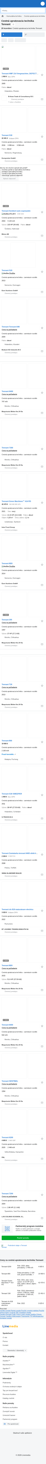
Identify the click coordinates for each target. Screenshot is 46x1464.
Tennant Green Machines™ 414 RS (16, 501)
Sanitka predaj (5, 1311)
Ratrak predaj (16, 1311)
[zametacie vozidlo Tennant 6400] (23, 376)
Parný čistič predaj (23, 1314)
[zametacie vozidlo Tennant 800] (23, 725)
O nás (5, 1337)
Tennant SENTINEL (10, 1081)
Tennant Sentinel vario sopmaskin (16, 211)
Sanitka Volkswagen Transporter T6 (19, 1316)
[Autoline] (2, 16)
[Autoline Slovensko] (14, 3)
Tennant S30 (7, 135)
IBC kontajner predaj (23, 1312)
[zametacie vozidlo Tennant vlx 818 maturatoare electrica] (23, 894)
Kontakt (5, 1345)
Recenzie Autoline (9, 1394)
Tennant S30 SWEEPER (12, 794)
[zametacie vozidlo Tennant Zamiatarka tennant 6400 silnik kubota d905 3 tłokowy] (23, 838)
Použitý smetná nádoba (30, 1311)
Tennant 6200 (7, 1137)
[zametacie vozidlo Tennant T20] (23, 669)
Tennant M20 (7, 563)
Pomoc (5, 1341)
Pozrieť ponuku (23, 1238)
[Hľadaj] (43, 10)
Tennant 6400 (7, 391)
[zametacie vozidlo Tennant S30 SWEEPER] (23, 778)
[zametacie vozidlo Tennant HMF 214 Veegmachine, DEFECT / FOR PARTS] (23, 58)
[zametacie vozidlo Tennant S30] (23, 120)
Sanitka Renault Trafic (8, 1314)
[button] (42, 3)
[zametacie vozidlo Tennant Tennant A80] (23, 311)
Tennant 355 (7, 620)
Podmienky (7, 1383)
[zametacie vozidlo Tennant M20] (23, 548)
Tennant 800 (7, 741)
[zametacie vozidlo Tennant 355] (23, 604)
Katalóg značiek (8, 1398)
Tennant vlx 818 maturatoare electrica (17, 909)
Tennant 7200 (7, 1194)
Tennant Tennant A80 (11, 327)
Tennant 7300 (7, 448)
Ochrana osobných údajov (12, 1386)
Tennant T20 (7, 684)
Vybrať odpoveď (9, 178)
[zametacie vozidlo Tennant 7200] (23, 1178)
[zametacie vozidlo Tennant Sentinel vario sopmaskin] (23, 195)
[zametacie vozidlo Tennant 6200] (23, 1122)
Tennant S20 (7, 270)
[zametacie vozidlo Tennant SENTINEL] (23, 1065)
